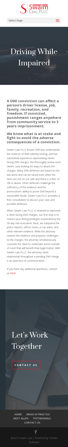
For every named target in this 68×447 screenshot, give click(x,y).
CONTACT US (32, 422)
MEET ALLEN (20, 418)
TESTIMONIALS (42, 418)
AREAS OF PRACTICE (38, 414)
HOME (18, 414)
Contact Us (25, 365)
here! (13, 273)
